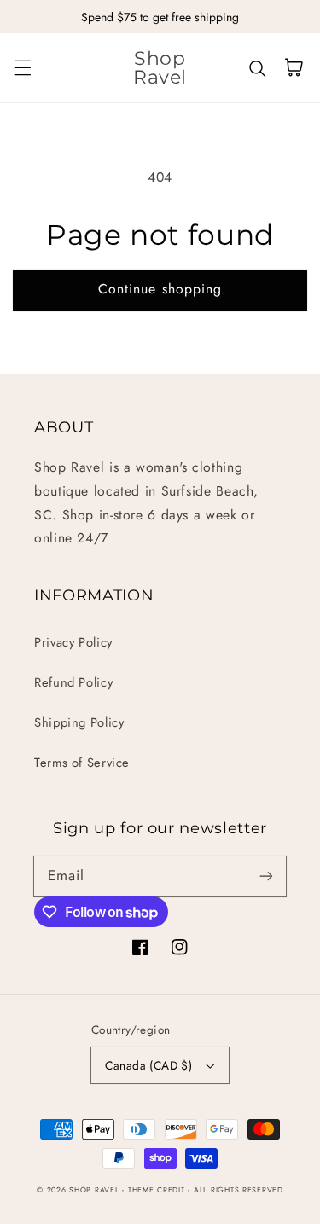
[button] (22, 67)
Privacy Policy (73, 642)
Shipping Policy (79, 722)
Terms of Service (82, 762)
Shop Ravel (94, 1190)
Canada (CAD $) (148, 1065)
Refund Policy (73, 682)
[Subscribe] (266, 876)
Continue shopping (160, 289)
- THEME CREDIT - (158, 1190)
